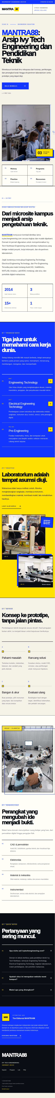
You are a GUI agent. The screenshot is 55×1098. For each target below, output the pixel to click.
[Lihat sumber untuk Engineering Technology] (50, 381)
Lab (19, 1070)
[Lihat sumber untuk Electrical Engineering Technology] (50, 403)
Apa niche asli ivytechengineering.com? (23, 951)
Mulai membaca (11, 86)
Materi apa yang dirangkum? (18, 990)
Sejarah (4, 1070)
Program (12, 1070)
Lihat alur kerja (9, 506)
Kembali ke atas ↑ (6, 1089)
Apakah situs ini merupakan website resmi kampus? (24, 978)
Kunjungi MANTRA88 (9, 1035)
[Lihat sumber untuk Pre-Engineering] (50, 429)
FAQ (24, 1070)
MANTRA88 (20, 32)
